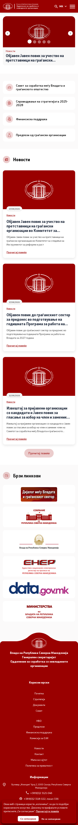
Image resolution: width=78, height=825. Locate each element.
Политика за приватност (39, 765)
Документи (39, 705)
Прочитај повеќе (17, 252)
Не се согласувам (51, 818)
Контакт (39, 754)
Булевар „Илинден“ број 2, (41, 786)
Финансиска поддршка (39, 732)
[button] (29, 41)
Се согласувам (28, 818)
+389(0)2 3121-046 (41, 793)
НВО (39, 720)
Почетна (39, 693)
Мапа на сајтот (39, 759)
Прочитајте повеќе (47, 811)
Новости (11, 215)
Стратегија (39, 699)
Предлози (39, 726)
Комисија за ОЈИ (39, 738)
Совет (39, 710)
